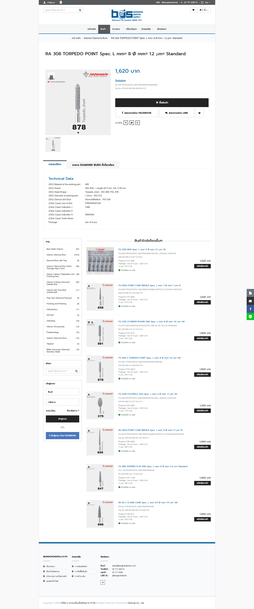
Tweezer (61, 344)
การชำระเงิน (80, 576)
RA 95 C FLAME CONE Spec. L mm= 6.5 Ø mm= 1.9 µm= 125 (148, 502)
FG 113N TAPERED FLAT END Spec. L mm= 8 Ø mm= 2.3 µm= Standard (152, 466)
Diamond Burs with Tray (61, 260)
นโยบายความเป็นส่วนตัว (56, 576)
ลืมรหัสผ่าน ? (73, 410)
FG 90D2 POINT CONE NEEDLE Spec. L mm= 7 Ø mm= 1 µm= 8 (149, 285)
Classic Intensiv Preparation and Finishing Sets (61, 275)
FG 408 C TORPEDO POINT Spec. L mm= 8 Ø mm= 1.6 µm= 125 (149, 357)
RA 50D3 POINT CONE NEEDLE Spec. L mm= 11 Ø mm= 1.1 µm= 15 (150, 430)
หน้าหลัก (92, 29)
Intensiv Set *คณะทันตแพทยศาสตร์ (61, 291)
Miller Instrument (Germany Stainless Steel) (61, 350)
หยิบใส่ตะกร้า (202, 266)
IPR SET (61, 315)
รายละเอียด (55, 164)
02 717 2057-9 (118, 569)
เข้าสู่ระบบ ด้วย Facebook (63, 435)
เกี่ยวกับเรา (131, 29)
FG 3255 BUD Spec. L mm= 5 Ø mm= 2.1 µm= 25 (142, 249)
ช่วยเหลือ (146, 29)
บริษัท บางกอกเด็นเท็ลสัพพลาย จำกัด (78, 602)
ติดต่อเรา (161, 29)
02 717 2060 (117, 572)
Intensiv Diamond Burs (95, 38)
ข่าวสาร (116, 29)
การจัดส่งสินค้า (81, 566)
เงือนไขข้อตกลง (52, 571)
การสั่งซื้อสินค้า (81, 571)
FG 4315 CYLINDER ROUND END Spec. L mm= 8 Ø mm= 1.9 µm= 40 (151, 321)
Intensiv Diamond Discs (61, 338)
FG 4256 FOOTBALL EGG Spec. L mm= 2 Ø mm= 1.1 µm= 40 (147, 394)
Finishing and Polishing (61, 303)
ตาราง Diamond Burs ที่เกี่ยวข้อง (93, 165)
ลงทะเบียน (50, 410)
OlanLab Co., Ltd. (136, 602)
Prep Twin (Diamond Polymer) (61, 298)
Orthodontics (61, 309)
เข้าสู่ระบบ (62, 418)
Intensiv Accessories (61, 326)
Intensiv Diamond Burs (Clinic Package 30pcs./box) (61, 267)
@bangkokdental (119, 575)
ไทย (206, 2)
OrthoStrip (61, 321)
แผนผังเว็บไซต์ (52, 581)
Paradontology (61, 332)
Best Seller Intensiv (61, 249)
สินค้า (103, 29)
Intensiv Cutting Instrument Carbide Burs (61, 283)
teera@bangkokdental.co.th (124, 565)
